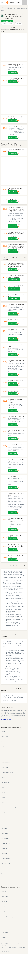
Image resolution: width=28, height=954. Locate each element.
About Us (4, 947)
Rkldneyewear (5, 802)
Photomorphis (5, 757)
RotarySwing (5, 896)
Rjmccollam (4, 879)
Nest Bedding (5, 911)
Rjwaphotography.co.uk (7, 772)
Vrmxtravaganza (6, 874)
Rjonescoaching (6, 858)
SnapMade (4, 741)
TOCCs (3, 922)
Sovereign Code (6, 843)
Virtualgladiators (6, 762)
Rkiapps (3, 797)
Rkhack (3, 792)
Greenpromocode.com (15, 2)
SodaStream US (5, 736)
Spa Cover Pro (5, 823)
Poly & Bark (4, 901)
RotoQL (4, 906)
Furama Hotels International (9, 807)
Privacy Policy (22, 947)
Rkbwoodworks (5, 782)
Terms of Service (12, 947)
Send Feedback (6, 951)
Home (2, 7)
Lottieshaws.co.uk (6, 868)
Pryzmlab (4, 891)
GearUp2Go (4, 828)
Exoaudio (4, 937)
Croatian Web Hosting (7, 917)
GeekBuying (5, 833)
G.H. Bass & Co (5, 813)
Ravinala (4, 747)
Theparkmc (4, 848)
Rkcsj (3, 787)
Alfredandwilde (5, 838)
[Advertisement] (14, 47)
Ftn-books (4, 752)
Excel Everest (5, 932)
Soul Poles (4, 818)
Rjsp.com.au (5, 767)
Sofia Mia (4, 731)
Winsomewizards (6, 863)
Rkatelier (4, 777)
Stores (7, 7)
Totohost (4, 927)
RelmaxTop (4, 853)
